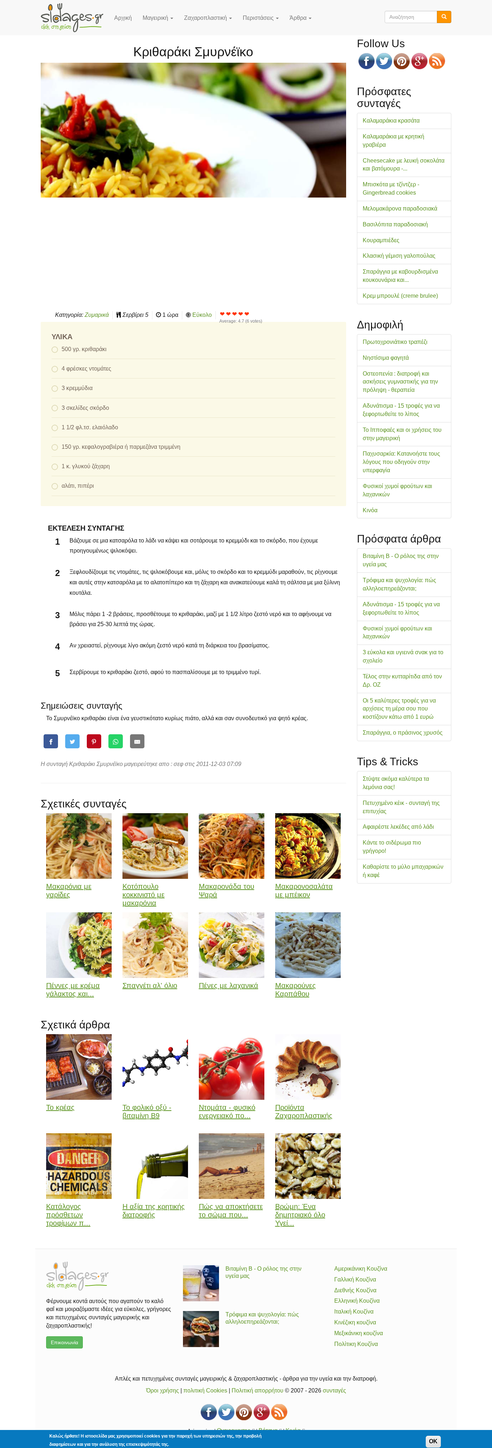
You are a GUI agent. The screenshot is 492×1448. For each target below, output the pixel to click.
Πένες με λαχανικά (228, 985)
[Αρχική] (75, 17)
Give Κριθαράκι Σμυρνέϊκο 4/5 (241, 313)
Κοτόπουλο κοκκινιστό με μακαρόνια (143, 894)
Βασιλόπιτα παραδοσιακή (395, 224)
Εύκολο (202, 315)
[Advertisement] (193, 253)
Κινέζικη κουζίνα (355, 1322)
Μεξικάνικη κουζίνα (358, 1333)
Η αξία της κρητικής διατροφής (153, 1211)
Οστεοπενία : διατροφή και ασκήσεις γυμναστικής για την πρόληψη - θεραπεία (400, 382)
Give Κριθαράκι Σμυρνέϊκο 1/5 (222, 313)
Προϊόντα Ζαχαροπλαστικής (303, 1111)
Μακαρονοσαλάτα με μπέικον (304, 890)
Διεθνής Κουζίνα (355, 1290)
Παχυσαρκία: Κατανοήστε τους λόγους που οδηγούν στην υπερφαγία (401, 462)
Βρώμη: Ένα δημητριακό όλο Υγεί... (300, 1215)
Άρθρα (299, 18)
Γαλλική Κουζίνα (355, 1279)
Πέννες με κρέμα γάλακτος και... (73, 990)
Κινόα (370, 510)
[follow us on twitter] (384, 61)
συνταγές (334, 1390)
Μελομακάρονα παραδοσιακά (400, 208)
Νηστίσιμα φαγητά (386, 358)
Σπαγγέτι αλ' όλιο (149, 985)
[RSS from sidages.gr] (437, 61)
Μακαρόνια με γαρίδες (68, 890)
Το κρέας (60, 1107)
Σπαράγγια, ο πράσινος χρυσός (403, 733)
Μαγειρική (156, 18)
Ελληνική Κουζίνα (357, 1301)
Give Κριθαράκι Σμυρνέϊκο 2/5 (228, 313)
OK (433, 1441)
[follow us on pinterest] (402, 61)
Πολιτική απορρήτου (257, 1390)
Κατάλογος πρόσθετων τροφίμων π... (68, 1215)
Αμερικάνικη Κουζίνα (360, 1269)
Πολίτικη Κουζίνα (356, 1344)
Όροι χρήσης (162, 1390)
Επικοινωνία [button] (64, 1342)
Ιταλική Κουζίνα (354, 1311)
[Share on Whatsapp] (115, 741)
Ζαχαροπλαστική (206, 18)
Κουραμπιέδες (381, 240)
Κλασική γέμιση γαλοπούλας (399, 256)
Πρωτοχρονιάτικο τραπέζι (395, 342)
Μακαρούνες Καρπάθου (295, 990)
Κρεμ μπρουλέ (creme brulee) (400, 296)
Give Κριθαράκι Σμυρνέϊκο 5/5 (247, 313)
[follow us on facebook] (366, 61)
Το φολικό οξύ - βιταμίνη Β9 (146, 1111)
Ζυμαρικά (97, 315)
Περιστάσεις (259, 18)
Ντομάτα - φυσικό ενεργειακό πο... (227, 1111)
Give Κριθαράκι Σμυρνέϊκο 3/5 (235, 313)
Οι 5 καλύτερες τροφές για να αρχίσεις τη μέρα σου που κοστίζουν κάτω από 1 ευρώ (399, 709)
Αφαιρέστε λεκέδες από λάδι (398, 827)
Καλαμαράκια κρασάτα (391, 121)
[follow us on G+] (419, 61)
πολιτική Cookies (205, 1390)
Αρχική (123, 18)
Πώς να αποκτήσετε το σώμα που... (231, 1211)
